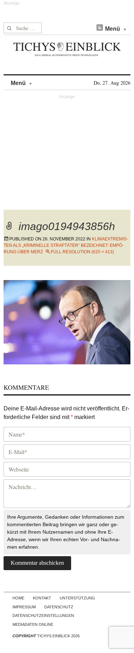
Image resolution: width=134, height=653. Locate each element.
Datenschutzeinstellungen (43, 615)
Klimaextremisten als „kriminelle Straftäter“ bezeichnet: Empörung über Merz (66, 245)
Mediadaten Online (33, 624)
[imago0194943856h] (67, 321)
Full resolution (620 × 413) (82, 251)
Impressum (24, 607)
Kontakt (42, 598)
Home (18, 598)
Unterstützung (77, 598)
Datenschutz (58, 607)
